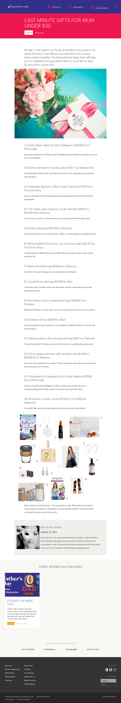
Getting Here (10, 676)
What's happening (12, 669)
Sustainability (29, 684)
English (105, 680)
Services (8, 665)
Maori (104, 684)
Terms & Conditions (23, 699)
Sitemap (8, 680)
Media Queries (30, 680)
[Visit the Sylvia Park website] (28, 649)
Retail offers (9, 673)
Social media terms (43, 696)
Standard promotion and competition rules (19, 696)
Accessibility (29, 673)
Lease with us (29, 676)
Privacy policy (9, 699)
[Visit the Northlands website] (92, 649)
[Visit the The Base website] (71, 649)
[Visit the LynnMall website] (50, 649)
